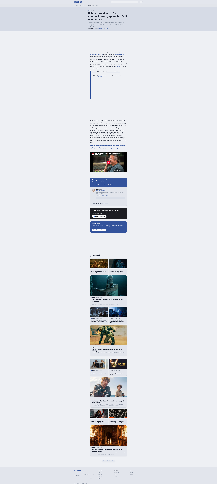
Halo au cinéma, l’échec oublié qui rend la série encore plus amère (107, 350)
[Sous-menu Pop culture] (85, 5)
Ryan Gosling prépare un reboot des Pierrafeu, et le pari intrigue (118, 473)
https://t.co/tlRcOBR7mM (113, 72)
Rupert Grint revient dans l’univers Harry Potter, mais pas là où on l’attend (117, 373)
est (119, 54)
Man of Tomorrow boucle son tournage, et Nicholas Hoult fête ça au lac (117, 321)
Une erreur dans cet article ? (104, 198)
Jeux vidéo (90, 5)
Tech (75, 5)
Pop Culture (91, 10)
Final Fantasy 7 (118, 66)
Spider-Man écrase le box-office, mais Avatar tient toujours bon (98, 422)
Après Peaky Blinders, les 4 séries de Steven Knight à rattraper (98, 272)
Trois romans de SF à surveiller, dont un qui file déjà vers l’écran (117, 422)
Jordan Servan (90, 28)
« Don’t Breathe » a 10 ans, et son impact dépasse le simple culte (108, 300)
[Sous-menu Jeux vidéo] (93, 5)
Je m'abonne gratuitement (99, 229)
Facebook (97, 184)
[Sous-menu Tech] (77, 5)
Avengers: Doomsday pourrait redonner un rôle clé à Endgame (117, 272)
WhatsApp (110, 184)
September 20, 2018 (97, 76)
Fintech (97, 5)
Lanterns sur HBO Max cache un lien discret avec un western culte (98, 372)
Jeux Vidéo (105, 203)
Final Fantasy (98, 203)
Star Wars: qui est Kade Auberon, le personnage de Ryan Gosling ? (108, 401)
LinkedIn (103, 184)
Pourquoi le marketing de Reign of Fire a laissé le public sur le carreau (99, 321)
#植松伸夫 (94, 72)
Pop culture (82, 5)
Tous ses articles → (105, 195)
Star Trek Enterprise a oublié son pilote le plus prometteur (98, 473)
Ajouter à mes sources (100, 216)
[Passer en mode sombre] (141, 2)
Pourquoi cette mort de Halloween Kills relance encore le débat (107, 450)
